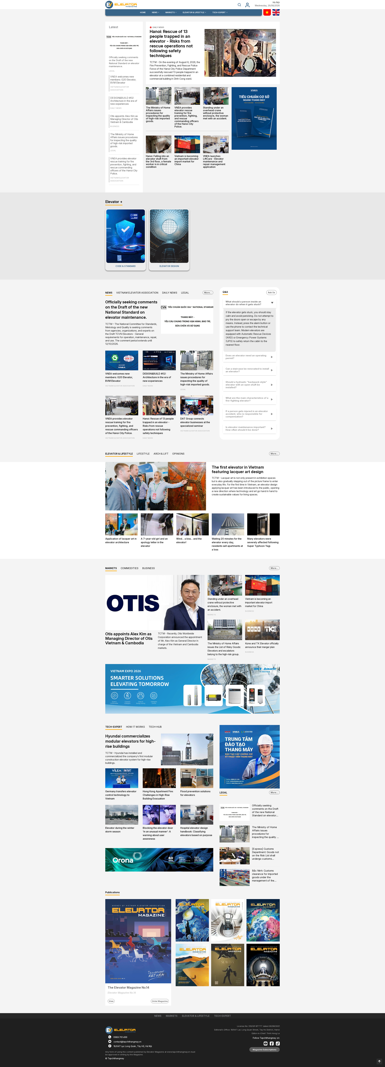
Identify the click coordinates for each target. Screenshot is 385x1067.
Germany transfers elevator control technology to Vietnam (120, 795)
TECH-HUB (155, 726)
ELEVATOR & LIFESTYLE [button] (194, 12)
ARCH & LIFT (161, 453)
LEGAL (185, 292)
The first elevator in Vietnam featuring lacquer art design (238, 469)
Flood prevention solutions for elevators (195, 793)
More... (208, 292)
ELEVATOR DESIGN (169, 266)
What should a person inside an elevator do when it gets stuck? (243, 303)
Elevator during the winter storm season (119, 829)
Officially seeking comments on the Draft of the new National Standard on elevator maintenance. (124, 62)
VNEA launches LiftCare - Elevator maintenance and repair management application (214, 161)
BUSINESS (148, 568)
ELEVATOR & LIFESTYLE (119, 453)
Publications (112, 892)
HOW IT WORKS (135, 726)
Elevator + (113, 202)
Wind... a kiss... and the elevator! (189, 540)
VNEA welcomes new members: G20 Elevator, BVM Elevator (123, 79)
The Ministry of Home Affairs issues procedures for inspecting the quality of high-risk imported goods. (124, 140)
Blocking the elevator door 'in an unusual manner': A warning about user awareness (158, 833)
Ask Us (271, 292)
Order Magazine (160, 1001)
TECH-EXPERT (113, 726)
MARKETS (111, 568)
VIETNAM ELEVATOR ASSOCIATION (137, 292)
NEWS (108, 292)
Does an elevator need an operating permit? (246, 357)
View (111, 1001)
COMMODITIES (129, 568)
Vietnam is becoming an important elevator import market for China (186, 160)
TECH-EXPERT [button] (219, 12)
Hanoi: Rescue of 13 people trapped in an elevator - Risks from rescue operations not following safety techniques (171, 43)
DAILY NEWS (158, 27)
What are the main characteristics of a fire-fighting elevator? (247, 399)
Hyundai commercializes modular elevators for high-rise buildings (130, 741)
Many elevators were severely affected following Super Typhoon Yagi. (263, 542)
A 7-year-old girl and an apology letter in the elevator (154, 542)
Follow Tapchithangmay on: (266, 1038)
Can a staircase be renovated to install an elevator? (247, 370)
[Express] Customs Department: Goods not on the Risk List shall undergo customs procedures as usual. (265, 854)
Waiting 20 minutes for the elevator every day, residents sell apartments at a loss (227, 544)
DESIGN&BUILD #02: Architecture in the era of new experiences (123, 100)
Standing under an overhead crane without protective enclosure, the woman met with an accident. (215, 113)
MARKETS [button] (170, 12)
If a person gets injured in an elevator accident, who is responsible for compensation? (247, 414)
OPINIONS (178, 453)
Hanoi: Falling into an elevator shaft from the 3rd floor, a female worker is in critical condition (158, 161)
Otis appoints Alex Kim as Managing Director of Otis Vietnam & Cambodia (124, 119)
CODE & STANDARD (126, 266)
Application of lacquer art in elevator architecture (121, 540)
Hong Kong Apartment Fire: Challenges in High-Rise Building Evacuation (158, 795)
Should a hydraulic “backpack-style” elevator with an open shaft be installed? (246, 385)
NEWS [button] (155, 12)
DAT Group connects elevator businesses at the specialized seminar (195, 422)
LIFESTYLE (143, 453)
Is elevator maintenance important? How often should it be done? (246, 428)
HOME (143, 12)
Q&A (225, 291)
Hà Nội (276, 2)
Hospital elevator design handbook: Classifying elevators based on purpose (196, 831)
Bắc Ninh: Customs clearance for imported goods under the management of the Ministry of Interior (265, 876)
